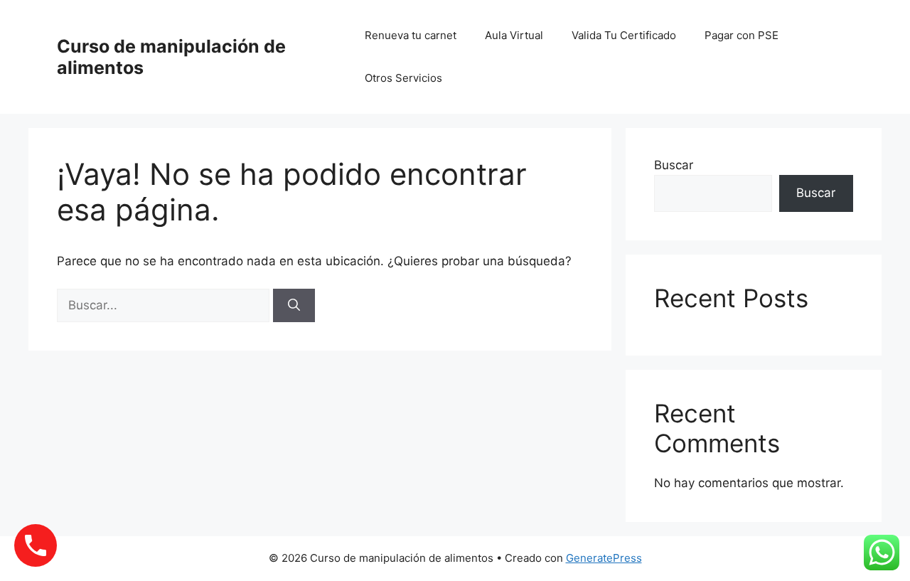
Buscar (673, 165)
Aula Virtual (514, 35)
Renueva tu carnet (410, 35)
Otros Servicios (403, 78)
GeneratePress (604, 558)
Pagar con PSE (741, 35)
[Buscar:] (165, 305)
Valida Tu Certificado (624, 35)
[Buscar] (294, 306)
